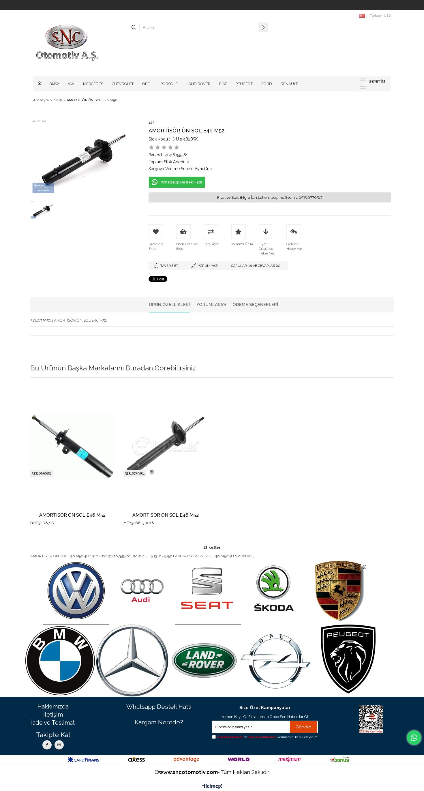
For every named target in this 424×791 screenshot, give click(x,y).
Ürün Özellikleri (169, 304)
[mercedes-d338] (132, 661)
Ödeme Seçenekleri (255, 304)
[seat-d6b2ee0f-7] (208, 591)
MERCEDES (93, 84)
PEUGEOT (244, 84)
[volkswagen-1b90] (76, 591)
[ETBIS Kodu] (371, 719)
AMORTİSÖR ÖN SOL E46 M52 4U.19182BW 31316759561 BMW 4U (89, 556)
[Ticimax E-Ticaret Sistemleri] (212, 787)
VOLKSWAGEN (41, 84)
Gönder (303, 727)
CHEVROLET (123, 84)
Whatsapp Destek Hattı (159, 706)
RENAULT (289, 84)
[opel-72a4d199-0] (276, 660)
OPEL (147, 84)
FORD (266, 84)
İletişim (53, 714)
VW (71, 84)
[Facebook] (47, 744)
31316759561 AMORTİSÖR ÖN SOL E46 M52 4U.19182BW (201, 556)
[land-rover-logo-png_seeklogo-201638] (204, 661)
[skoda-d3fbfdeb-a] (274, 591)
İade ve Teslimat (53, 722)
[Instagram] (59, 744)
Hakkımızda (53, 706)
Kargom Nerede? (159, 722)
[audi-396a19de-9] (142, 591)
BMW (54, 84)
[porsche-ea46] (339, 591)
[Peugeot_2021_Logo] (348, 659)
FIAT (223, 84)
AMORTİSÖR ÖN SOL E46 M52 (72, 515)
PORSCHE (169, 84)
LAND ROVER (198, 84)
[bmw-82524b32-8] (60, 661)
